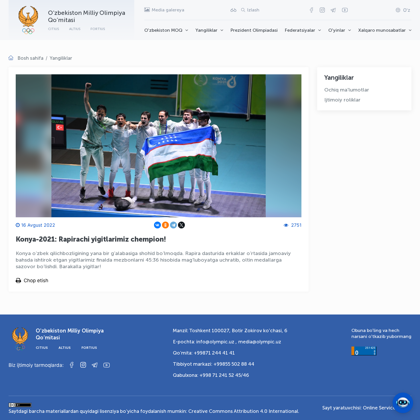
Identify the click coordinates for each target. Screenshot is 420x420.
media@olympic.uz (259, 342)
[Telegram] (173, 225)
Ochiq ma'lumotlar (346, 90)
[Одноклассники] (165, 225)
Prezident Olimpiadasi (254, 30)
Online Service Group (387, 408)
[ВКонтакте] (157, 225)
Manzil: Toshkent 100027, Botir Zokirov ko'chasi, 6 (230, 330)
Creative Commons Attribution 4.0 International (243, 411)
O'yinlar (336, 30)
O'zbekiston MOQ (163, 30)
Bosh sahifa (30, 58)
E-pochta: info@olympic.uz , (205, 342)
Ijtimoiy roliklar (342, 100)
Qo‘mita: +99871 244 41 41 (204, 353)
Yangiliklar (206, 30)
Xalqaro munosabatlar (382, 30)
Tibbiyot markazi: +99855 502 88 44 (213, 364)
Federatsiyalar (300, 30)
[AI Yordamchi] (403, 403)
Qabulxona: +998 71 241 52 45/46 (211, 375)
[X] (181, 225)
